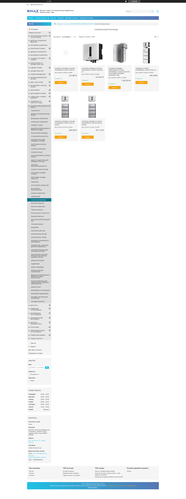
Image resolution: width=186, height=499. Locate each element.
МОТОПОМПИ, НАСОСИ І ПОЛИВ (39, 86)
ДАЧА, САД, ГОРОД (37, 82)
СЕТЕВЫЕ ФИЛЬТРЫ (37, 301)
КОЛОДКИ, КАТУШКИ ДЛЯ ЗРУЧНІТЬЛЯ (39, 297)
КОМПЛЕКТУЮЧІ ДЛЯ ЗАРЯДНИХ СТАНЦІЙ (38, 140)
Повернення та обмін (86, 18)
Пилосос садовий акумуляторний (105, 471)
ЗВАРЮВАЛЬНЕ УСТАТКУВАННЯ (36, 314)
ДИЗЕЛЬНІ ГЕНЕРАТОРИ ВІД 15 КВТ (38, 41)
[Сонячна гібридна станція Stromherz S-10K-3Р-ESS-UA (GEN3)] (92, 105)
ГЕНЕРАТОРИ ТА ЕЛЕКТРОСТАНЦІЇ (36, 102)
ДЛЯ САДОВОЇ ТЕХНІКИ (38, 93)
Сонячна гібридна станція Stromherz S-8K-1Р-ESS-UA (65, 69)
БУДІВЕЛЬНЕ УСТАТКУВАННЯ (36, 309)
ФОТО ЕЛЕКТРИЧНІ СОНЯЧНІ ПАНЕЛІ (40, 156)
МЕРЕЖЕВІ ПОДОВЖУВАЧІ (39, 293)
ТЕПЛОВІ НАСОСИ (37, 224)
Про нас (53, 18)
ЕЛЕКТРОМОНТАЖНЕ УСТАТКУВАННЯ (38, 331)
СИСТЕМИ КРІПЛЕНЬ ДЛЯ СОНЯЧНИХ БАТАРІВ (39, 250)
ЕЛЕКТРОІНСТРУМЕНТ (38, 48)
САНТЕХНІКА (35, 327)
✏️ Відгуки (32, 346)
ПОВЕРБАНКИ (35, 196)
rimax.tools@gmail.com (40, 453)
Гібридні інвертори (37, 209)
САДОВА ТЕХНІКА (36, 67)
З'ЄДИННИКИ (35, 264)
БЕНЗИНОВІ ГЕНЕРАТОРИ (39, 45)
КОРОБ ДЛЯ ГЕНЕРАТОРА (39, 122)
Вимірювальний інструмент (71, 473)
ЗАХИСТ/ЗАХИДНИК (37, 267)
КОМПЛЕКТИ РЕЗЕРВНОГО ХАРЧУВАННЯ (40, 241)
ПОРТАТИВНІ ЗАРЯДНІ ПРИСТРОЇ (38, 178)
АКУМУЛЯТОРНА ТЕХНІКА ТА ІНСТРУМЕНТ (39, 36)
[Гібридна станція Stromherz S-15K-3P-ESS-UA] (146, 52)
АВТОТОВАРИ (35, 90)
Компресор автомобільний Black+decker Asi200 (109, 477)
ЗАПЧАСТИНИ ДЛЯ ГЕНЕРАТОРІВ (37, 271)
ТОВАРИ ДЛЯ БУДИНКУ (38, 335)
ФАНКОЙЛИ (35, 227)
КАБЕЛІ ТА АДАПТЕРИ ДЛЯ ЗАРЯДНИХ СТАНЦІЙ (39, 160)
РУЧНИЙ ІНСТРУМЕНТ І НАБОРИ (38, 59)
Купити (61, 82)
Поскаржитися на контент (113, 485)
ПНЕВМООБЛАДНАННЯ (38, 74)
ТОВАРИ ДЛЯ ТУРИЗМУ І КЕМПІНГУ (39, 97)
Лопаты (129, 471)
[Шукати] (152, 11)
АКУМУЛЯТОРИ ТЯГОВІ (38, 237)
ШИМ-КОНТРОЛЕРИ (37, 260)
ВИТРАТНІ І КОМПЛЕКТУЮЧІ (36, 323)
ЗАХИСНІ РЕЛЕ (36, 287)
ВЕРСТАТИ (34, 305)
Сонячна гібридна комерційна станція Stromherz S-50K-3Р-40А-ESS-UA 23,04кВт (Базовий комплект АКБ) (119, 72)
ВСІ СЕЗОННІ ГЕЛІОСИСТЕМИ (36, 189)
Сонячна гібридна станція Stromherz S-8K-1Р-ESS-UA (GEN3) (65, 123)
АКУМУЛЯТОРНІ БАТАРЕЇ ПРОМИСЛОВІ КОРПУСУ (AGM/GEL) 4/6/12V (39, 256)
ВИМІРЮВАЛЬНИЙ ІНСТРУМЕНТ (37, 318)
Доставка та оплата (71, 18)
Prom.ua (102, 484)
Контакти (60, 18)
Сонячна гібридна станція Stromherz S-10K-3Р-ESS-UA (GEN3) (92, 123)
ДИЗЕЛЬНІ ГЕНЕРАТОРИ (38, 52)
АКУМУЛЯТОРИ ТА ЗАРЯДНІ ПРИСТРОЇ (37, 63)
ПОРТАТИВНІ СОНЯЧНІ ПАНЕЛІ (38, 145)
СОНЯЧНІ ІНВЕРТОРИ (38, 193)
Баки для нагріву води (38, 206)
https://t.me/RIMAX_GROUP (37, 457)
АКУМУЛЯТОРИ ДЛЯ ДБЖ (39, 133)
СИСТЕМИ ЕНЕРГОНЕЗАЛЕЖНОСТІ (39, 165)
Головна (30, 18)
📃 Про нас (32, 343)
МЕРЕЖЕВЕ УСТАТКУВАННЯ (40, 290)
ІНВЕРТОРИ (35, 182)
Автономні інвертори (37, 203)
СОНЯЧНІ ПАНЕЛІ (37, 152)
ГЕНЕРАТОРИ (35, 110)
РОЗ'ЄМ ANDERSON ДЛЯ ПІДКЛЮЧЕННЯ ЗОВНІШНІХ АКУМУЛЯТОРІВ (40, 282)
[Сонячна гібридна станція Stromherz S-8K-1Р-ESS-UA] (65, 52)
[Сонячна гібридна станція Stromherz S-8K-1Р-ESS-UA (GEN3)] (65, 105)
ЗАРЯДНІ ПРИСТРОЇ (37, 71)
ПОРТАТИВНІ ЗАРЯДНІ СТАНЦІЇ (38, 173)
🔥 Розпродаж (33, 29)
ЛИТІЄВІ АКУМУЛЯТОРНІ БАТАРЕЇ (39, 78)
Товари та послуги (41, 18)
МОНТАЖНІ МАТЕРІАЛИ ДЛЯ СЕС (40, 220)
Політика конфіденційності (128, 485)
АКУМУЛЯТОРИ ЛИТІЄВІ (39, 234)
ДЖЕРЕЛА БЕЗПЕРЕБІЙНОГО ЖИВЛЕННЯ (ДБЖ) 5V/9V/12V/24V (40, 276)
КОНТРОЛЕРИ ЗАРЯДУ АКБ (40, 185)
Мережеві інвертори (37, 216)
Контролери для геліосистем (40, 213)
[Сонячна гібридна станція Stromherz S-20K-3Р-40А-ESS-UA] (92, 52)
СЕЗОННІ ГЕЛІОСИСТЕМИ (39, 169)
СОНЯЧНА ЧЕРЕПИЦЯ (38, 149)
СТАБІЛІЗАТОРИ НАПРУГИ (39, 136)
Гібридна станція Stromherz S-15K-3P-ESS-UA (146, 69)
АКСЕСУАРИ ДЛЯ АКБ (38, 231)
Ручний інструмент (68, 471)
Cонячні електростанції (38, 200)
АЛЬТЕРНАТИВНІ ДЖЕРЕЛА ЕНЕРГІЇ (81, 24)
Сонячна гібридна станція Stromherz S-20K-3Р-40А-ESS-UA (92, 70)
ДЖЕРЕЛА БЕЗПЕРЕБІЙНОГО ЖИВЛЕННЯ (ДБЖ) (40, 129)
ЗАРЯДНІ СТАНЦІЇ (37, 125)
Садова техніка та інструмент (71, 475)
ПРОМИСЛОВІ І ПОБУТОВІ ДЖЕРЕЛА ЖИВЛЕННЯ (39, 246)
